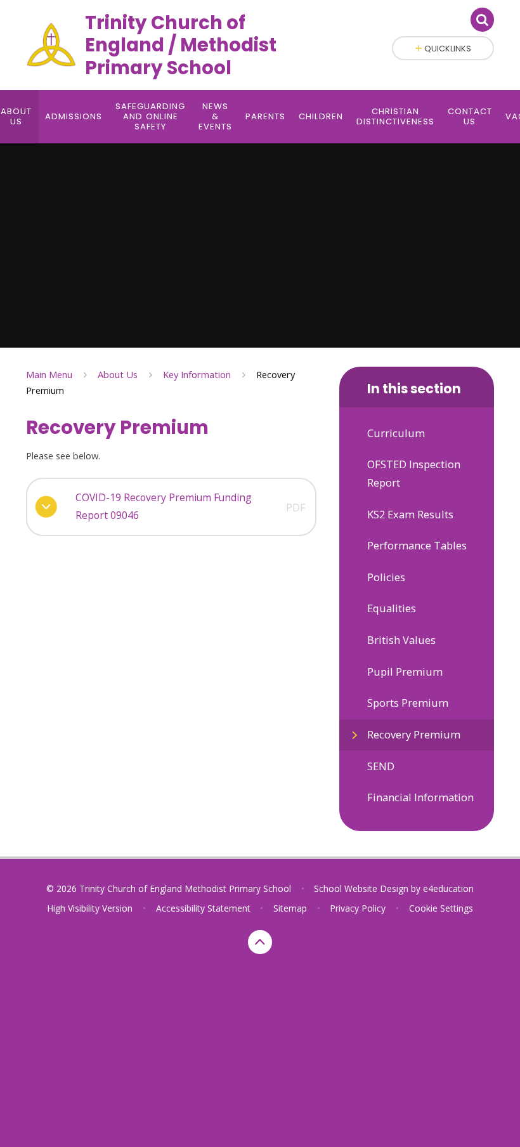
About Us (118, 374)
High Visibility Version (90, 908)
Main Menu (49, 374)
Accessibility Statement (203, 908)
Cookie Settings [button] (441, 908)
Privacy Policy (358, 908)
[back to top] (260, 942)
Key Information (197, 374)
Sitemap (290, 908)
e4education (448, 888)
